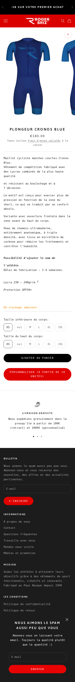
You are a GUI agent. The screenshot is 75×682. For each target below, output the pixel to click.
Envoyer (37, 669)
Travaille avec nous (19, 540)
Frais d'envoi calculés (44, 140)
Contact (9, 527)
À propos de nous (17, 521)
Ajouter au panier (37, 357)
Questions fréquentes (20, 534)
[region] (37, 416)
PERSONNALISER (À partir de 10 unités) (37, 374)
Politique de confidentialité (27, 604)
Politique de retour (19, 610)
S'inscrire (18, 501)
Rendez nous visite (19, 547)
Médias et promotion (19, 553)
